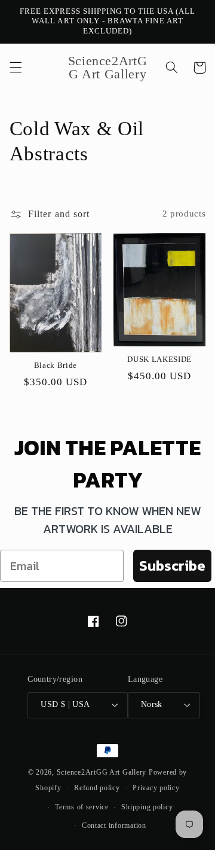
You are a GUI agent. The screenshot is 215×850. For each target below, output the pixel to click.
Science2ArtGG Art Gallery (101, 772)
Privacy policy (156, 787)
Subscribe (172, 565)
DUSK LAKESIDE (159, 359)
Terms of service (82, 807)
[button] (15, 67)
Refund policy (97, 787)
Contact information (114, 825)
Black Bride (55, 365)
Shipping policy (147, 807)
